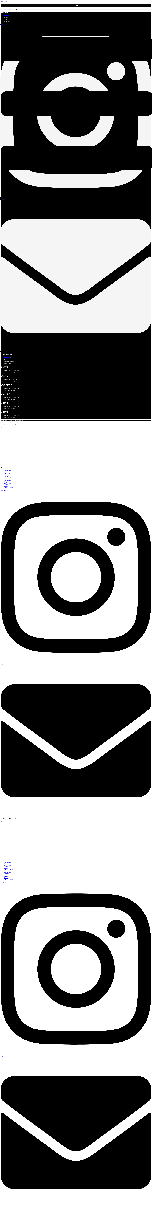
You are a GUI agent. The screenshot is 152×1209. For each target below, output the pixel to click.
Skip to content (4, 1)
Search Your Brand (8, 477)
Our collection (7, 470)
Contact (6, 476)
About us (6, 475)
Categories (6, 472)
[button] (2, 12)
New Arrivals (7, 473)
